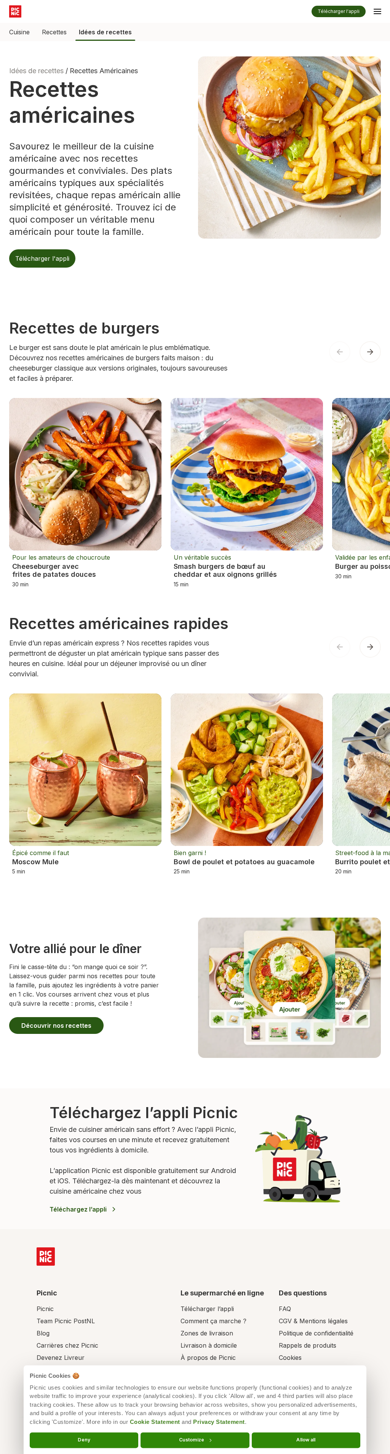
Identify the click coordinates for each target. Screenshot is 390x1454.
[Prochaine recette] (370, 352)
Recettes (54, 32)
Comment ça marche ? (213, 1321)
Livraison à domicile (209, 1345)
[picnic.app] (15, 11)
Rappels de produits (307, 1345)
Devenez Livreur (61, 1357)
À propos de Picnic (208, 1357)
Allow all (305, 1440)
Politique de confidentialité (316, 1333)
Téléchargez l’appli (78, 1209)
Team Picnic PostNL (66, 1321)
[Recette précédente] (339, 352)
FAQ (285, 1309)
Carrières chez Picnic (67, 1345)
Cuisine (19, 32)
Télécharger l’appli (207, 1309)
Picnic (45, 1309)
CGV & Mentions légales (313, 1321)
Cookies (290, 1357)
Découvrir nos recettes (56, 1025)
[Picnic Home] (46, 1256)
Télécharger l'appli (339, 11)
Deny (84, 1440)
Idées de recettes (105, 32)
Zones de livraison (207, 1333)
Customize (191, 1440)
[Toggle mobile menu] (377, 12)
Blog (43, 1333)
